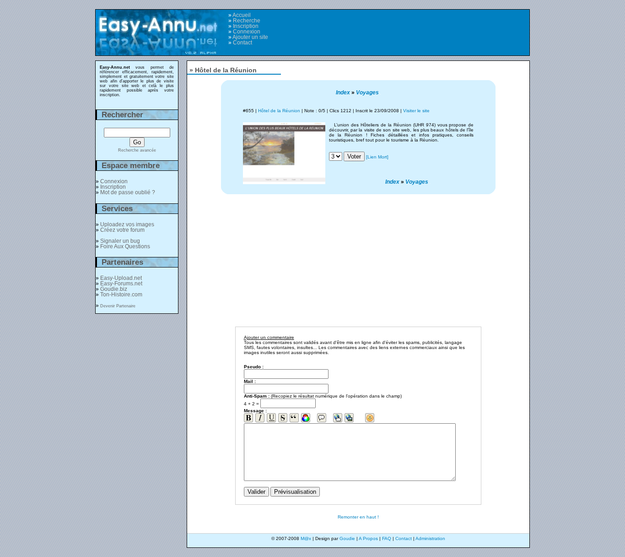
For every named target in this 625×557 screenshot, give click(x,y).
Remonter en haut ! (358, 516)
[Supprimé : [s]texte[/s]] (282, 417)
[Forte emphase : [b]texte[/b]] (248, 417)
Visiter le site (416, 110)
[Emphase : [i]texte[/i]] (259, 417)
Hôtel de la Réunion (279, 110)
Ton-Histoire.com (121, 294)
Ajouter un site (250, 37)
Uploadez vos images (127, 224)
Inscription (246, 26)
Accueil (241, 15)
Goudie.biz (113, 289)
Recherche (246, 20)
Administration (430, 538)
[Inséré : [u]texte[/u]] (271, 417)
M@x (306, 538)
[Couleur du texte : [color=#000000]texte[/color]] (305, 417)
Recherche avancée (137, 150)
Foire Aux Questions (125, 246)
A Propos (368, 538)
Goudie (347, 538)
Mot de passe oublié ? (127, 192)
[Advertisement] (412, 28)
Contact (242, 42)
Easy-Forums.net (121, 283)
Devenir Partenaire (117, 306)
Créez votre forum (122, 230)
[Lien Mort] (377, 156)
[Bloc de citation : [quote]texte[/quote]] (321, 417)
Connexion (246, 31)
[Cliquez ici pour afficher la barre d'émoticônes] (369, 417)
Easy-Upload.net (121, 278)
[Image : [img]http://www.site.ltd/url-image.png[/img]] (349, 417)
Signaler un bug (120, 241)
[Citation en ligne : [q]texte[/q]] (294, 417)
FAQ (386, 538)
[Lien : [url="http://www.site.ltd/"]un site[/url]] (337, 417)
